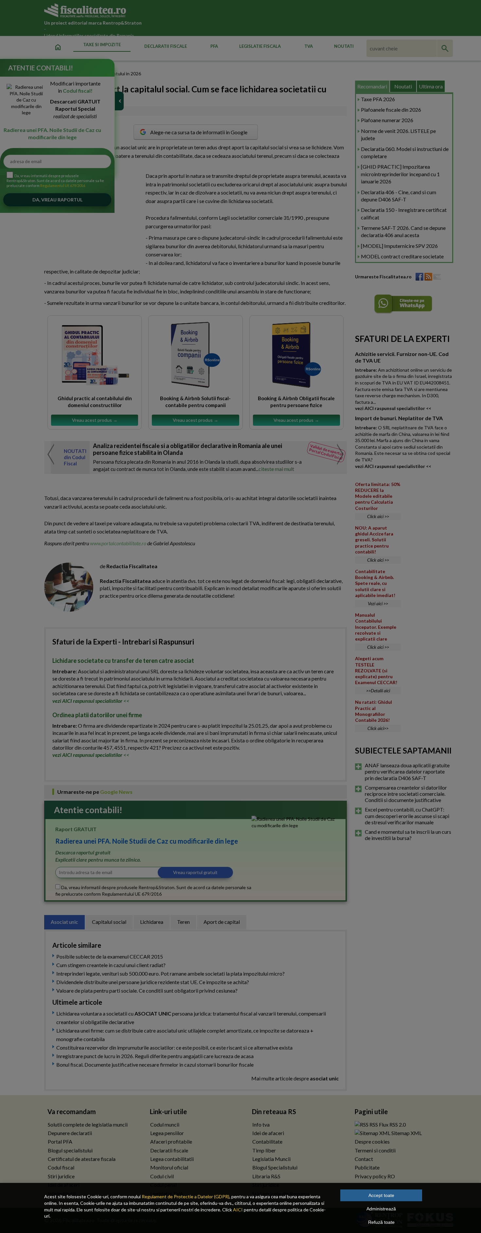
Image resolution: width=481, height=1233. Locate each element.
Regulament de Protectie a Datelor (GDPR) (185, 1196)
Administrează (381, 1208)
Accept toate (381, 1195)
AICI (238, 1209)
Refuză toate (381, 1222)
